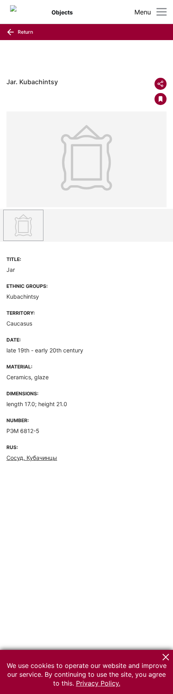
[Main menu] (161, 12)
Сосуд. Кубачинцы (31, 457)
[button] (166, 657)
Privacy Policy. (98, 683)
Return (24, 32)
